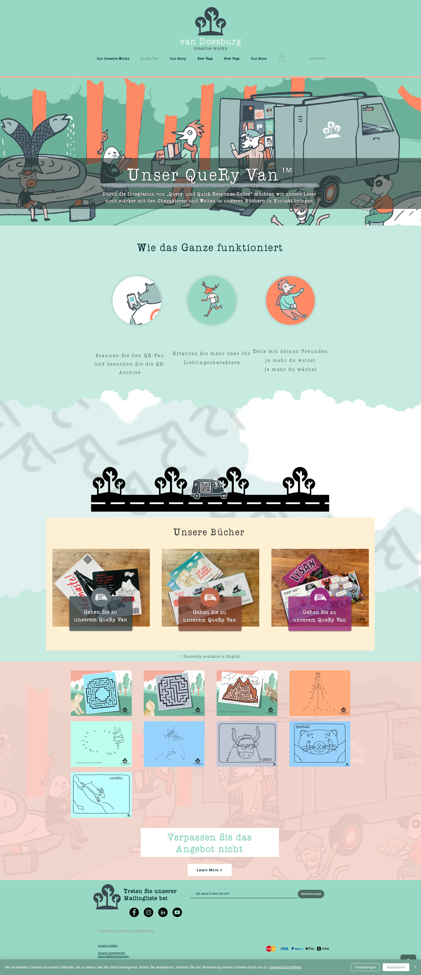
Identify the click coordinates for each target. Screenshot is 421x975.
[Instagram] (148, 912)
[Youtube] (177, 912)
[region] (209, 480)
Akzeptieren (396, 967)
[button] (282, 58)
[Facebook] (134, 912)
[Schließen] (415, 967)
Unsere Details (108, 945)
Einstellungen (365, 967)
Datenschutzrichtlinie (285, 967)
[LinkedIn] (163, 912)
